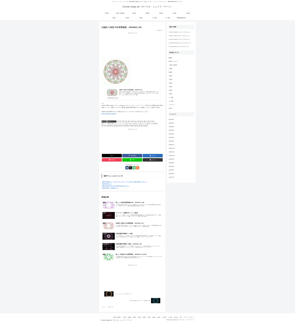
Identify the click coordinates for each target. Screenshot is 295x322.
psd (146, 121)
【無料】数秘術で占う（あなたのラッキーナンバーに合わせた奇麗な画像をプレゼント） (125, 181)
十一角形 (171, 97)
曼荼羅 (116, 125)
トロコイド (144, 123)
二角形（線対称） (173, 65)
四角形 (170, 72)
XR (153, 121)
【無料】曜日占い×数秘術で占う (110, 188)
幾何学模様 (110, 125)
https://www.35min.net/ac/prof (109, 113)
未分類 (170, 108)
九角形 (170, 90)
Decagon (135, 121)
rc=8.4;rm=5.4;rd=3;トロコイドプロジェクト (180, 43)
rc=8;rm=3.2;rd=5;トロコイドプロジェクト (180, 39)
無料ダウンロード (112, 121)
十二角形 (171, 101)
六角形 (170, 79)
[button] (153, 160)
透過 (141, 125)
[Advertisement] (132, 45)
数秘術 (170, 57)
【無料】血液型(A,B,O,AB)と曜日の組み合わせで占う (115, 186)
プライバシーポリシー (189, 317)
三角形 (170, 68)
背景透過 (127, 125)
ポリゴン (150, 123)
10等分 (120, 121)
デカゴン (137, 123)
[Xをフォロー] (130, 167)
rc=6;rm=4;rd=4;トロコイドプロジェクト (179, 46)
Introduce (176, 317)
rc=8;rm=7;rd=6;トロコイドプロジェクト (179, 35)
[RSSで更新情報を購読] (137, 167)
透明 (137, 125)
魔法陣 (146, 125)
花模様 (132, 125)
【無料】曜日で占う (107, 183)
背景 (121, 125)
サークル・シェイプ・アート (119, 123)
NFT (181, 317)
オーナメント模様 (107, 123)
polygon (141, 121)
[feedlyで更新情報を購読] (134, 167)
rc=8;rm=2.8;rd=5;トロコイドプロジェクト (180, 32)
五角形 (170, 75)
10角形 (125, 121)
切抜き (156, 123)
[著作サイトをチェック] (127, 167)
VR (149, 121)
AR (130, 121)
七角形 (170, 83)
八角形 (170, 86)
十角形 (104, 121)
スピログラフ (130, 123)
